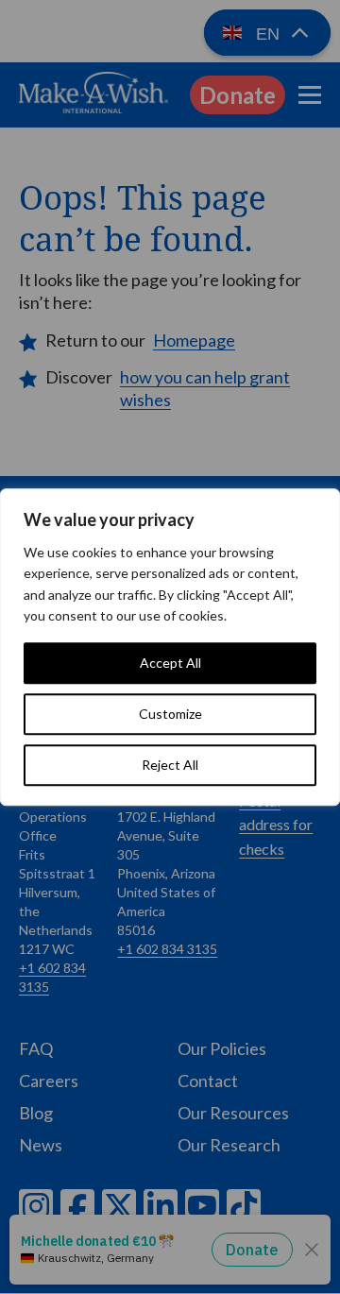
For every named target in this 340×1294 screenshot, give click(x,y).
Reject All (170, 765)
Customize (170, 714)
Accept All (170, 663)
